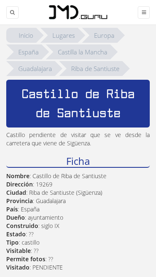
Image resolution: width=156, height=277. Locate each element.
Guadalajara (35, 68)
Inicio (26, 35)
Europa (104, 35)
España (28, 52)
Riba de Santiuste (95, 68)
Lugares (63, 35)
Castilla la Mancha (82, 52)
